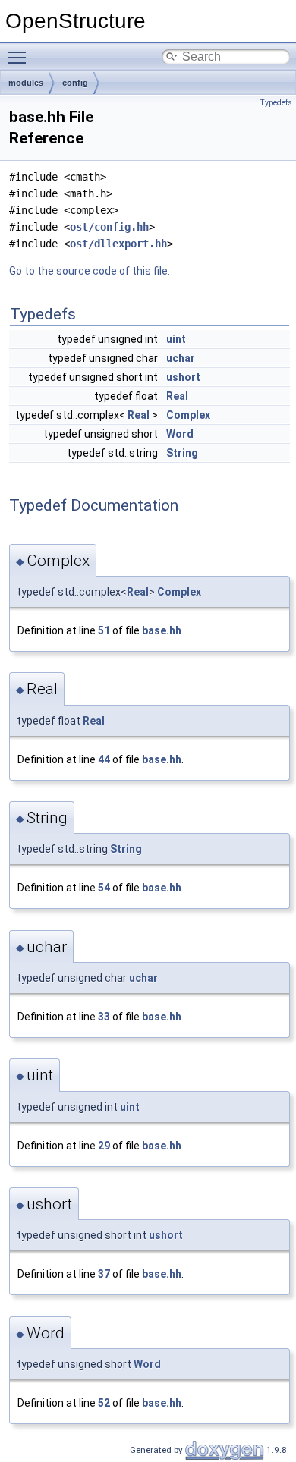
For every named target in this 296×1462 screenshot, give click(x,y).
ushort (183, 377)
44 (104, 759)
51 (104, 630)
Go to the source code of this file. (89, 271)
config (75, 82)
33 (104, 1017)
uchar (180, 358)
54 (104, 888)
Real (177, 396)
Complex (188, 415)
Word (180, 434)
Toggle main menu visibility (19, 57)
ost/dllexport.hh (118, 243)
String (182, 453)
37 (104, 1274)
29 (104, 1146)
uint (176, 339)
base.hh (161, 630)
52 (104, 1403)
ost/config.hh (109, 227)
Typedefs (276, 103)
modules (25, 82)
